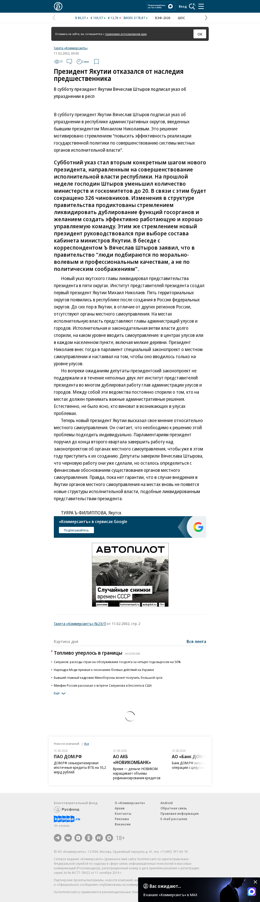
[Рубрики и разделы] (201, 6)
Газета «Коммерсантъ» (71, 48)
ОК (200, 34)
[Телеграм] (57, 838)
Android (166, 803)
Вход (183, 6)
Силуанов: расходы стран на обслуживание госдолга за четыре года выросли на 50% (117, 662)
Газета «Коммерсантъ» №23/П (80, 623)
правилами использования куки (126, 34)
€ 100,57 (97, 17)
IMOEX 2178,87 (134, 17)
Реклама (122, 819)
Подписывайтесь (76, 530)
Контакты (123, 813)
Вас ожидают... (165, 886)
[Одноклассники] (88, 838)
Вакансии (123, 824)
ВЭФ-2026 (162, 17)
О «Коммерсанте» (130, 803)
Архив (119, 808)
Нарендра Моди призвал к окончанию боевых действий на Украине (104, 669)
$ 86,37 (80, 17)
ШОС (181, 17)
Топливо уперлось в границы (97, 652)
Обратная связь (173, 808)
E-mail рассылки (173, 819)
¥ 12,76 (113, 17)
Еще (57, 693)
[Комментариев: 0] (69, 61)
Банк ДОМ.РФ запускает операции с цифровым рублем (196, 765)
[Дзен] (78, 838)
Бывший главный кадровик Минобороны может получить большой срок (108, 677)
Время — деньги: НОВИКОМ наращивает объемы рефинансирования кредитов (136, 773)
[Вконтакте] (68, 838)
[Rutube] (99, 838)
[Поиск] (192, 6)
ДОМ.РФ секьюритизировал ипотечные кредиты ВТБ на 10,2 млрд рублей (80, 767)
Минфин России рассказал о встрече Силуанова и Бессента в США (103, 685)
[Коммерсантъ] (58, 6)
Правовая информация (179, 813)
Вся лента (196, 641)
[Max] (109, 838)
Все (86, 743)
